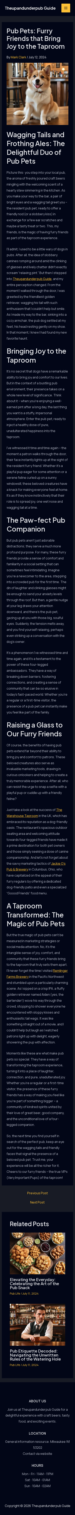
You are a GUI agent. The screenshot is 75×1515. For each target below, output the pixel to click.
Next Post (37, 1202)
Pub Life (15, 1293)
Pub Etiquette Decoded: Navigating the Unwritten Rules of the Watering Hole (35, 1354)
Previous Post (37, 1193)
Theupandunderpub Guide (30, 7)
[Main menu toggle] (65, 8)
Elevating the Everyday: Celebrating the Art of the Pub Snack (34, 1283)
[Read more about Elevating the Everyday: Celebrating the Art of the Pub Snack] (37, 1253)
